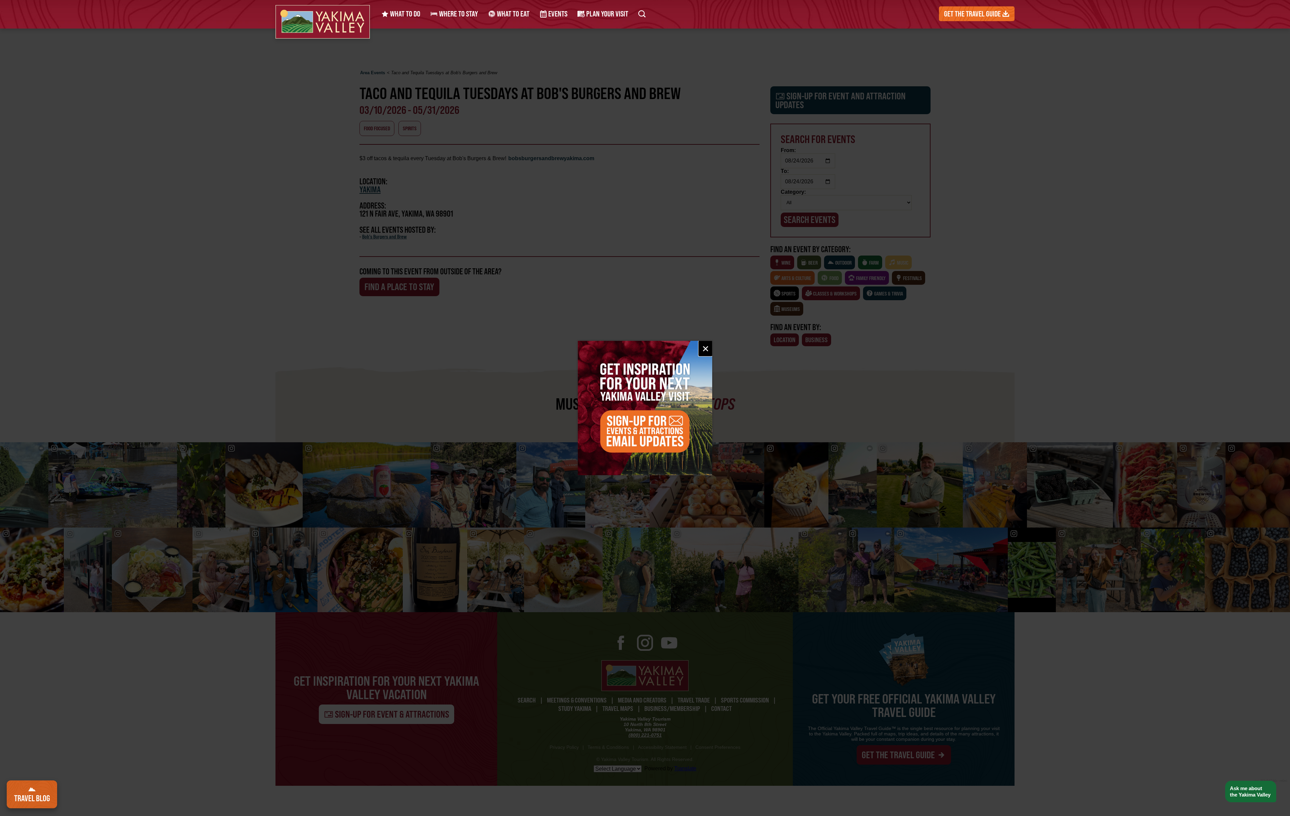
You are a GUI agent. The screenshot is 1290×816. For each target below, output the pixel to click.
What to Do (404, 13)
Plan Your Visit (606, 13)
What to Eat (512, 13)
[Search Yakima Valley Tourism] (642, 13)
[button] (1250, 792)
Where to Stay (458, 13)
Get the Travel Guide (973, 13)
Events (557, 13)
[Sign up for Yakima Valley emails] (645, 408)
